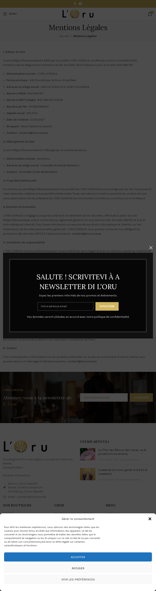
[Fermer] (151, 248)
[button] (150, 519)
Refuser (78, 568)
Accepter (78, 557)
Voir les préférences (78, 579)
